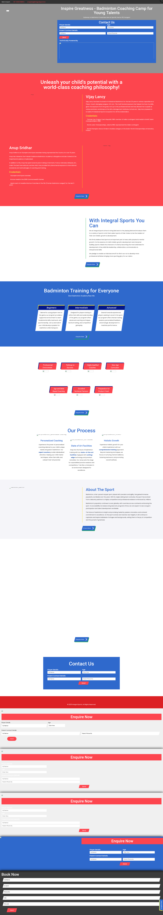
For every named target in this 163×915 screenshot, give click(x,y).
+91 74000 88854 (18, 2)
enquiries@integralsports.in (36, 2)
